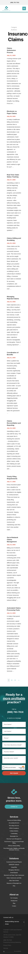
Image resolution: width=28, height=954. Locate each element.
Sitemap (5, 948)
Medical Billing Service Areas (12, 923)
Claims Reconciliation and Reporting (14, 423)
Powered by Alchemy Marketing (12, 942)
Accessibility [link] (17, 951)
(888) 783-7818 (14, 2)
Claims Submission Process (11, 50)
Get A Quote (14, 773)
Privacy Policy (7, 945)
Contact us (14, 806)
